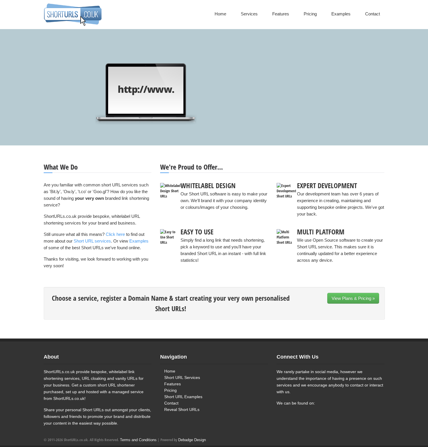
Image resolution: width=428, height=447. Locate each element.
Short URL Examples (183, 396)
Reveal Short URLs (181, 409)
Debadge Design (192, 440)
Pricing (310, 13)
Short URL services (92, 240)
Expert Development (327, 185)
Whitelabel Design (208, 185)
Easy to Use (197, 231)
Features (280, 13)
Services (249, 13)
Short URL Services (182, 377)
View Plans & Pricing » (353, 298)
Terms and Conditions (138, 440)
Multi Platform (320, 231)
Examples (341, 13)
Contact (372, 13)
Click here (115, 234)
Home (220, 13)
